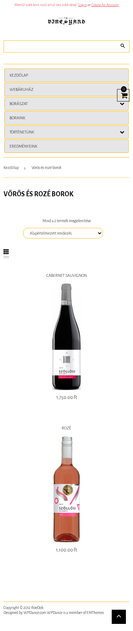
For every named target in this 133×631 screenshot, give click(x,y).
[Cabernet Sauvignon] (66, 337)
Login (82, 5)
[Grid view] (6, 251)
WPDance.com (34, 612)
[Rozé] (66, 489)
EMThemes (95, 612)
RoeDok (37, 607)
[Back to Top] (119, 617)
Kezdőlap (11, 167)
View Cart (123, 94)
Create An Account (105, 5)
